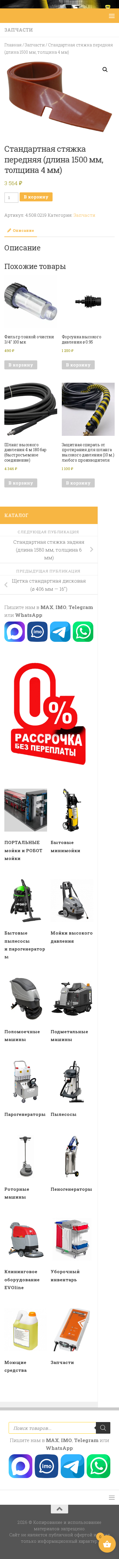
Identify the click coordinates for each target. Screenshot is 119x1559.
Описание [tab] (23, 230)
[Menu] (112, 15)
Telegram (80, 607)
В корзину (36, 197)
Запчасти (18, 30)
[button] (105, 69)
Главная (13, 45)
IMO (60, 607)
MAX (46, 607)
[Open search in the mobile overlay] (59, 1428)
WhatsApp (28, 615)
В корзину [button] (20, 365)
